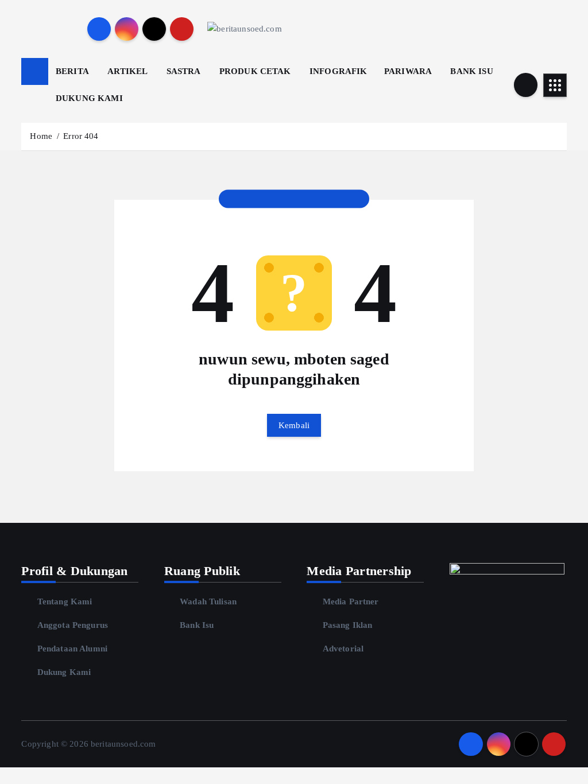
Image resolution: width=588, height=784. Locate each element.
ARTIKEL (127, 71)
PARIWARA (408, 71)
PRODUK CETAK (255, 71)
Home (41, 136)
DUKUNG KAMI (89, 98)
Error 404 (80, 136)
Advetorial (343, 648)
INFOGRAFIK (339, 71)
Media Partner (350, 601)
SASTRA (184, 71)
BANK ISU (471, 71)
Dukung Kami (64, 672)
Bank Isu (197, 625)
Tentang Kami (64, 601)
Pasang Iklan (347, 625)
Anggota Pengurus (72, 625)
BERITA (72, 71)
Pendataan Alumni (72, 648)
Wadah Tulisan (208, 601)
